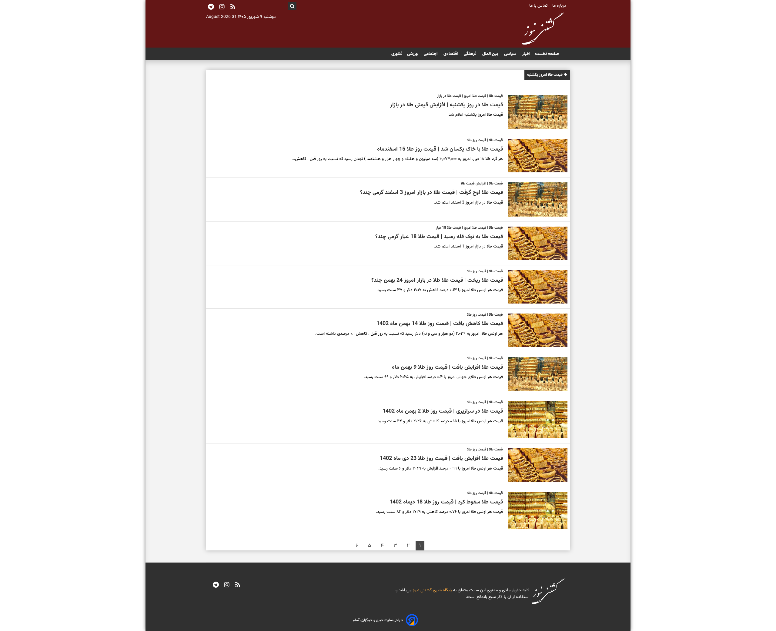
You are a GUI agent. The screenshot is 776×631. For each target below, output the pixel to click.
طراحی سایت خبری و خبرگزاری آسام (378, 620)
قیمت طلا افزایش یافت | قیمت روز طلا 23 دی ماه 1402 (441, 458)
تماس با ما (539, 5)
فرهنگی (470, 54)
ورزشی (413, 54)
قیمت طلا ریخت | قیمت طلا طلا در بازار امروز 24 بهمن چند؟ (437, 280)
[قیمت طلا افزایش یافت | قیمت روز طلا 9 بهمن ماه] (535, 374)
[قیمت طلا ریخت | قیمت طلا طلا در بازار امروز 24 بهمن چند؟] (535, 287)
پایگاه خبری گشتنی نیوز (432, 590)
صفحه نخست (547, 54)
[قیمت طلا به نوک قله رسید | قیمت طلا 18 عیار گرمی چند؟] (535, 243)
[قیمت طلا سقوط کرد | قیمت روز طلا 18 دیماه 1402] (535, 511)
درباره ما (559, 5)
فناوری (396, 54)
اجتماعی (431, 54)
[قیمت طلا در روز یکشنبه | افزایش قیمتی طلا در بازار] (535, 111)
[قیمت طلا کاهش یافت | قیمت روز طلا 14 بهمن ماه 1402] (535, 330)
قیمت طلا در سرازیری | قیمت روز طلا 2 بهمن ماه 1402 (443, 411)
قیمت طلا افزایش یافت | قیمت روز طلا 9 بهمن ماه (447, 367)
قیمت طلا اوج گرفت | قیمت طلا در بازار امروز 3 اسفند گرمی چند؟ (431, 192)
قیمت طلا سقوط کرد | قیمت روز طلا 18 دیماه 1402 (446, 502)
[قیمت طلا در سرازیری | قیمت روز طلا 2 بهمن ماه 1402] (535, 420)
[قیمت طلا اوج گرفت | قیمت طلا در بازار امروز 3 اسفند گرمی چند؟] (535, 199)
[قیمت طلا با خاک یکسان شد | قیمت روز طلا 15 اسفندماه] (535, 156)
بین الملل (490, 54)
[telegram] (216, 585)
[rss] (233, 7)
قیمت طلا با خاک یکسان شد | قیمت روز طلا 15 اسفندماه (440, 149)
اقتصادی (451, 54)
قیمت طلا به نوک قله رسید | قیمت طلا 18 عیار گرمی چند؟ (439, 237)
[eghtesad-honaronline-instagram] (227, 585)
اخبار (526, 54)
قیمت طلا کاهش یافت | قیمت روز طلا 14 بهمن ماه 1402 (439, 324)
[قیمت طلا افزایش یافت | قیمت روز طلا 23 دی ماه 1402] (535, 465)
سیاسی (510, 54)
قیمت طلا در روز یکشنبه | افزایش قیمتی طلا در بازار (446, 105)
